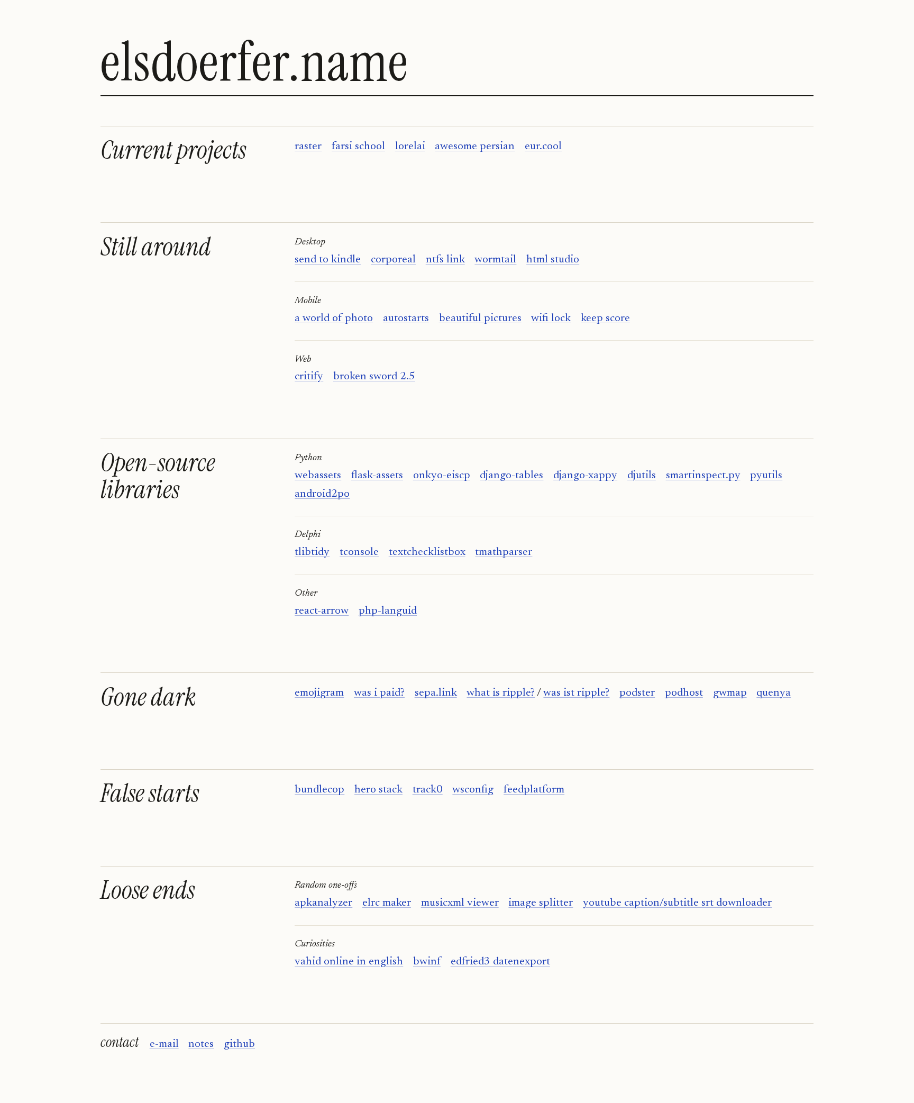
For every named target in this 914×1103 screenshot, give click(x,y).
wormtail (495, 260)
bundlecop (319, 790)
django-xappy (585, 475)
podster (637, 693)
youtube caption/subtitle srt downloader (677, 903)
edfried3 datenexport (500, 962)
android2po (322, 494)
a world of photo (334, 318)
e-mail (164, 1044)
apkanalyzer (323, 903)
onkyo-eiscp (441, 475)
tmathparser (503, 552)
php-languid (388, 611)
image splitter (540, 903)
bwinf (427, 962)
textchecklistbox (427, 552)
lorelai (410, 146)
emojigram (319, 693)
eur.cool (543, 146)
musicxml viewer (460, 903)
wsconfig (472, 790)
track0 (428, 790)
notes (201, 1044)
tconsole (359, 552)
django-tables (511, 475)
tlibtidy (312, 552)
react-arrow (322, 611)
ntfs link (445, 260)
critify (309, 376)
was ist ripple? (576, 693)
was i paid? (379, 693)
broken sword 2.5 (374, 376)
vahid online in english (349, 962)
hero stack (378, 790)
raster (308, 146)
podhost (684, 693)
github (239, 1044)
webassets (318, 475)
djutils (641, 475)
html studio (552, 260)
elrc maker (386, 903)
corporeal (393, 260)
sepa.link (436, 693)
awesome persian (475, 146)
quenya (773, 693)
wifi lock (551, 318)
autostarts (406, 318)
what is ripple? (501, 693)
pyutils (766, 475)
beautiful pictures (480, 318)
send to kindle (328, 260)
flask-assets (377, 475)
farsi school (358, 146)
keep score (605, 318)
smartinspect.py (703, 475)
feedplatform (534, 790)
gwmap (730, 693)
